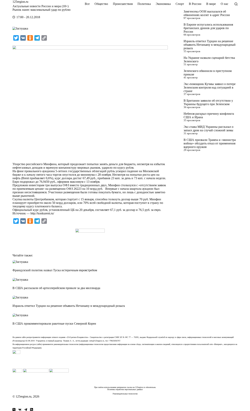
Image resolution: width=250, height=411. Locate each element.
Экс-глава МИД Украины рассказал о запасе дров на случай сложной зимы (208, 128)
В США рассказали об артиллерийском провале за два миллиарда (56, 288)
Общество (101, 3)
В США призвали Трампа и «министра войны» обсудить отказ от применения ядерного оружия (210, 143)
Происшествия (123, 3)
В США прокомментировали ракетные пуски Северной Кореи (54, 323)
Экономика (163, 3)
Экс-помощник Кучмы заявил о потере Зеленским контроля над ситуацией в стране (210, 87)
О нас (224, 3)
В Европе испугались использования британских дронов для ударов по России (208, 28)
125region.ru (20, 1)
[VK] (19, 409)
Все (87, 3)
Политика (144, 3)
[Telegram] (25, 409)
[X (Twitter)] (13, 409)
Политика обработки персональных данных (125, 389)
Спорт (180, 3)
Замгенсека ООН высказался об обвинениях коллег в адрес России (207, 13)
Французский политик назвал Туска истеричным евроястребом (54, 270)
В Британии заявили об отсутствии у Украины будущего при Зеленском (208, 102)
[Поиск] (236, 4)
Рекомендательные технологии (125, 394)
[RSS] (31, 409)
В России (195, 3)
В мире (211, 3)
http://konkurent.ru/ (42, 213)
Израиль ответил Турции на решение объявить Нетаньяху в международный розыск (210, 44)
